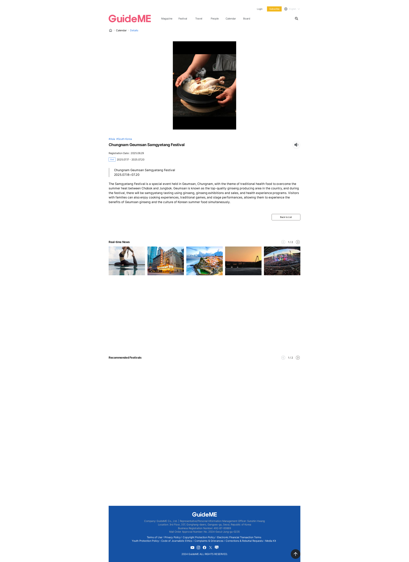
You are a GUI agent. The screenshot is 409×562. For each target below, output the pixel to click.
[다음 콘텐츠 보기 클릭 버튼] (297, 242)
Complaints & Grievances (208, 540)
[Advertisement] (204, 323)
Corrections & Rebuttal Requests (244, 540)
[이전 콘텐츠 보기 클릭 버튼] (283, 242)
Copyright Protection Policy (199, 537)
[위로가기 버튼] (295, 554)
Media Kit (270, 540)
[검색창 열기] (296, 18)
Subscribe (274, 9)
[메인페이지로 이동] (130, 18)
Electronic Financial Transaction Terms (239, 537)
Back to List (286, 217)
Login (259, 9)
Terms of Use (154, 537)
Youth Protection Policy (145, 540)
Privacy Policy (172, 537)
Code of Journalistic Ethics (176, 540)
